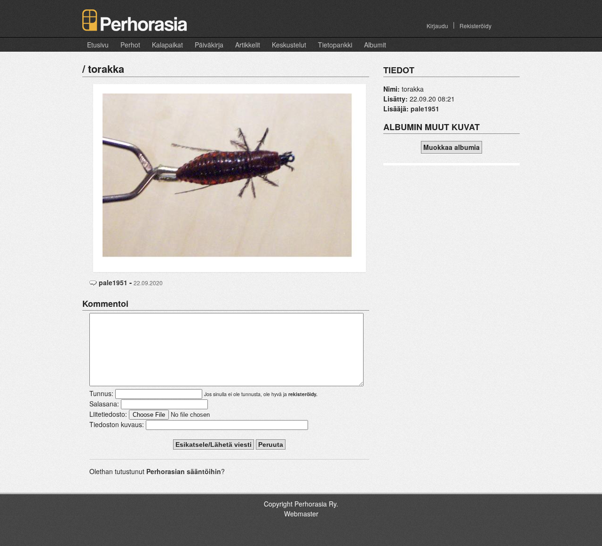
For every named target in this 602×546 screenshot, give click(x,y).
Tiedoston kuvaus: (116, 424)
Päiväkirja (209, 44)
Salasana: (104, 403)
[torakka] (229, 177)
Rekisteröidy (475, 26)
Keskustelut (289, 44)
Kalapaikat (167, 44)
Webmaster (301, 513)
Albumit (375, 44)
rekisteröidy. (302, 394)
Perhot (130, 44)
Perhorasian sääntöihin (183, 471)
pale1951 (113, 282)
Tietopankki (335, 44)
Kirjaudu (437, 26)
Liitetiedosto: (108, 414)
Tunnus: (101, 393)
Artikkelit (247, 44)
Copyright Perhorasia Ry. (301, 503)
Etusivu (98, 44)
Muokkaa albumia (451, 147)
